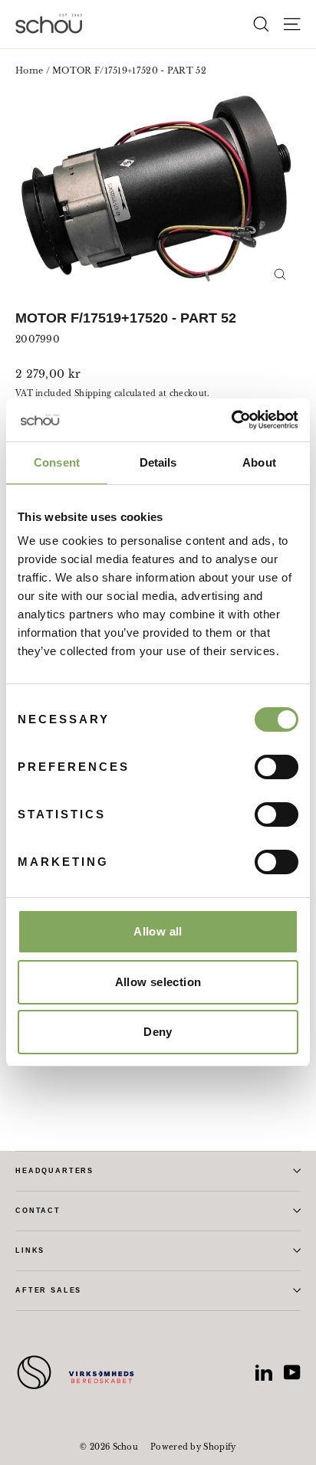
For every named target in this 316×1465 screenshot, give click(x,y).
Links (29, 1250)
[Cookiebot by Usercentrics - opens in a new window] (231, 420)
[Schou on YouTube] (292, 1372)
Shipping (92, 393)
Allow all (157, 931)
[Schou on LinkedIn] (263, 1372)
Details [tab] (158, 462)
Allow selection (158, 981)
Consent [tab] (57, 462)
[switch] (276, 767)
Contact (38, 1210)
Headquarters (54, 1171)
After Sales (48, 1290)
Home (29, 70)
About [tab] (259, 462)
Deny (158, 1031)
